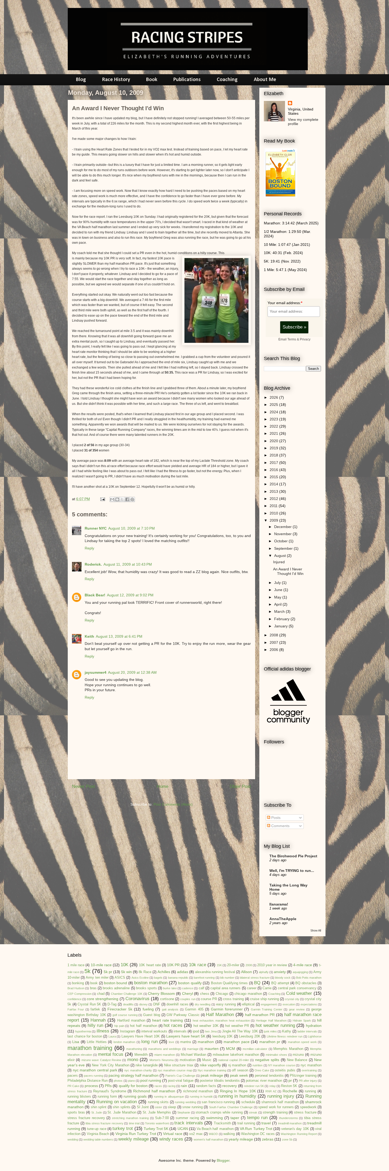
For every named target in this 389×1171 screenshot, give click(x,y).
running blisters (79, 1096)
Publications (187, 79)
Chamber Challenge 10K (126, 993)
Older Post (240, 786)
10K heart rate (150, 965)
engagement (269, 1004)
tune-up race (96, 1129)
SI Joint (143, 1107)
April (278, 604)
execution (289, 1004)
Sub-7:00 (162, 1118)
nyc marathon (311, 1065)
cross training (233, 999)
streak (253, 1112)
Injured (279, 562)
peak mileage (212, 1075)
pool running (150, 1080)
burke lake (170, 988)
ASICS (120, 977)
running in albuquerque (169, 1096)
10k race (197, 964)
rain (184, 1086)
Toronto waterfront (157, 1123)
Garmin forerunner (227, 1009)
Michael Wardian (193, 1055)
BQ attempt (280, 983)
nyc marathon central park (95, 1070)
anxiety (280, 972)
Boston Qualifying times (229, 983)
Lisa (75, 1042)
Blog (81, 79)
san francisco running (218, 1102)
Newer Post (83, 786)
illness (103, 1031)
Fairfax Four (75, 1009)
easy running (226, 1004)
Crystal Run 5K (89, 1004)
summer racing (187, 1118)
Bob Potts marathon (309, 977)
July (278, 582)
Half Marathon (220, 1014)
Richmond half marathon (154, 1091)
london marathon (124, 1042)
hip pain (119, 1025)
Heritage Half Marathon (271, 1020)
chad (101, 994)
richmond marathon (198, 1091)
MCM (230, 1048)
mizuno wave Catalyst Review (101, 1060)
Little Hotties (96, 1042)
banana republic (178, 977)
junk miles (270, 1031)
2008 (274, 635)
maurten (212, 1048)
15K (219, 965)
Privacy (305, 339)
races (158, 1086)
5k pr (108, 972)
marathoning (134, 1048)
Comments (280, 826)
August (280, 555)
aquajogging (300, 972)
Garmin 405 (194, 1009)
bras (93, 988)
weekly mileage (133, 1139)
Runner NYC (96, 528)
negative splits (267, 1060)
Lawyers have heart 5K (185, 1036)
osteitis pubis (285, 1070)
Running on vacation (116, 1101)
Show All (315, 930)
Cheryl (187, 993)
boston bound (115, 983)
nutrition (257, 1065)
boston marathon (150, 982)
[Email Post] (102, 499)
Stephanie (183, 1112)
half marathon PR (260, 1015)
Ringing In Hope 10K (238, 1091)
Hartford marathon (131, 1020)
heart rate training (167, 1020)
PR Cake (73, 1086)
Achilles (163, 972)
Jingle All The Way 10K (240, 1031)
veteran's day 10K (295, 1129)
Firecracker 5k (119, 1009)
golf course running (125, 1015)
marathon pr (269, 1042)
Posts (275, 817)
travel (266, 1123)
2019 (274, 448)
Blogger (223, 1160)
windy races (171, 1139)
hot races (173, 1025)
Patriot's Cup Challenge (180, 1075)
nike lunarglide (146, 1065)
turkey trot (122, 1128)
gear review (297, 1009)
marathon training (89, 1048)
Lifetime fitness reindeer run (285, 1036)
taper (234, 1118)
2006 (274, 649)
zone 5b (287, 1139)
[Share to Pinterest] (132, 499)
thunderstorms (288, 1118)
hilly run (95, 1025)
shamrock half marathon (280, 1102)
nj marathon (237, 1065)
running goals (135, 1096)
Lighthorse (315, 1036)
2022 (274, 426)
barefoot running (204, 977)
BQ (257, 982)
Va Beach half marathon (215, 1129)
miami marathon (164, 1054)
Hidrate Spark (302, 1020)
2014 (274, 484)
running (310, 1091)
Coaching (227, 79)
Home (162, 786)
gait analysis (170, 1009)
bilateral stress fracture (254, 977)
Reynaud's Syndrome (109, 1091)
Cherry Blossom (161, 993)
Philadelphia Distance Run (87, 1081)
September (284, 548)
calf (201, 988)
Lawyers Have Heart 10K (140, 1036)
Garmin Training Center (266, 1009)
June (278, 590)
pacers (72, 1075)
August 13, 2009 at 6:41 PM (119, 636)
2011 (274, 506)
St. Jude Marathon (121, 1112)
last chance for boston (84, 1036)
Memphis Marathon (288, 1049)
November (283, 534)
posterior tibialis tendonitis (220, 1081)
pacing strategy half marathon (133, 1075)
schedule (248, 1102)
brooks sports (146, 988)
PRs (108, 1086)
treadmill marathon (290, 1123)
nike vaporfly (210, 1065)
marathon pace (236, 1042)
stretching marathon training (130, 1118)
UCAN (183, 1128)
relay (272, 1086)
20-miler (233, 965)
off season (240, 1070)
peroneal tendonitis (269, 1075)
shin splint (98, 1107)
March (280, 611)
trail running (246, 1123)
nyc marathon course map (175, 1070)
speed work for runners (275, 1107)
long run (149, 1041)
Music (206, 1060)
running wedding (185, 1102)
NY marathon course (281, 1065)
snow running (192, 1107)
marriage (192, 1048)
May (278, 597)
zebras (267, 1139)
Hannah (98, 1020)
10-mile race (101, 965)
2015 (274, 477)
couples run (187, 999)
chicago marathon (248, 994)
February (282, 619)
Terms (291, 339)
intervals (180, 1031)
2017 (274, 462)
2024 (274, 412)
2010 (274, 513)
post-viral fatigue (180, 1081)
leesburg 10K (222, 1036)
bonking (78, 983)
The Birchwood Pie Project (293, 856)
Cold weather (299, 993)
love (171, 1042)
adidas (182, 972)
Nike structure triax (178, 1065)
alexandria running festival (215, 972)
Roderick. (93, 564)
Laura (112, 1036)
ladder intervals (307, 1031)
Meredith (141, 1055)
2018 (274, 455)
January (281, 626)
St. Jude (96, 1112)
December (283, 527)
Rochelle (290, 1091)
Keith (89, 636)
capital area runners (225, 988)
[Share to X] (122, 499)
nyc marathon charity (138, 1070)
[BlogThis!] (117, 499)
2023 (274, 419)
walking (229, 1134)
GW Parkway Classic (183, 1015)
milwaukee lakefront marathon (236, 1055)
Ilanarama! (278, 904)
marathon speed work (302, 1042)
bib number (227, 977)
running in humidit (201, 1096)
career (251, 988)
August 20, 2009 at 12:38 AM (132, 672)
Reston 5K (289, 1086)
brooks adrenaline (116, 988)
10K (124, 964)
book (94, 983)
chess (204, 994)
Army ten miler (97, 977)
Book (151, 79)
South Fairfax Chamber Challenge (231, 1107)
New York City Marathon (110, 1065)
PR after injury (308, 1080)
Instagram (127, 1031)
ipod (196, 1031)
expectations (309, 1004)
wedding (72, 1139)
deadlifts (128, 1004)
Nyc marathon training (212, 1070)
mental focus (111, 1054)
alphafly (264, 972)
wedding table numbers (98, 1139)
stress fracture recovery (86, 1118)
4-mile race (302, 965)
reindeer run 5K (254, 1086)
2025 (274, 404)
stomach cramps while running (219, 1112)
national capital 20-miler (233, 1060)
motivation (188, 1060)
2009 (274, 520)
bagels (158, 977)
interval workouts (154, 1031)
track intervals (188, 1122)
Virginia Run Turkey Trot (135, 1134)
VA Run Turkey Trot (256, 1128)
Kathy (286, 1031)
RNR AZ (271, 1091)
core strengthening (102, 999)
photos (118, 1080)
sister (158, 1107)
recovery (229, 1086)
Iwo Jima (210, 1031)
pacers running (93, 1075)
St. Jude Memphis (157, 1112)
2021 (274, 433)
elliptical (248, 1004)
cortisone (167, 999)
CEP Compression (79, 993)
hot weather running (275, 1025)
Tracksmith (222, 1123)
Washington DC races (258, 1134)
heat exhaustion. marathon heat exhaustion (221, 1020)
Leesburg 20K (249, 1036)
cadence (187, 988)
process (91, 1086)
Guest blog (151, 1015)
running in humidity (237, 1096)
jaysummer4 (95, 672)
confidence (74, 999)
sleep (172, 1107)
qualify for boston (133, 1086)
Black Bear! (95, 595)
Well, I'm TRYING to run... (291, 870)
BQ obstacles (305, 983)
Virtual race (172, 1134)
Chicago (222, 994)
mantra (185, 1042)
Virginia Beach (98, 1134)
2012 (274, 498)
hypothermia (83, 1031)
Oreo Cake (262, 1070)
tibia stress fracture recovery (104, 1123)
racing (171, 1086)
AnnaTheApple (282, 919)
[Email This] (112, 499)
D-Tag (111, 1004)
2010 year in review (272, 965)
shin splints (121, 1107)
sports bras (76, 1112)
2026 (274, 397)
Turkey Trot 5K (156, 1128)
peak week (239, 1075)
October (281, 541)
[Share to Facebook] (127, 499)
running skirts (158, 1102)
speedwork (308, 1107)
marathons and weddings (164, 1048)
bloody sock (283, 977)
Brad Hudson (75, 988)
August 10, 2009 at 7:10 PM (131, 528)
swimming (214, 1118)
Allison (246, 972)
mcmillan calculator (255, 1048)
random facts (206, 1086)
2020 (274, 441)
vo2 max (195, 1134)
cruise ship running (264, 999)
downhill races (177, 1004)
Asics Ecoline (140, 977)
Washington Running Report (299, 1133)
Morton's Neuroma (162, 1060)
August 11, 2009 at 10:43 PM (127, 564)
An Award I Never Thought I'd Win (288, 571)
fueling (148, 1009)
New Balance (297, 1060)
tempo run (257, 1117)
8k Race (145, 972)
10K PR (173, 965)
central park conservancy (297, 988)
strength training (275, 1112)
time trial (134, 1123)
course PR (209, 999)
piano (131, 1080)
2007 (274, 642)
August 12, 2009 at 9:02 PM (130, 595)
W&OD (213, 1133)
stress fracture (305, 1112)
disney (143, 1004)
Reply (89, 548)
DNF (156, 1004)
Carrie (267, 988)
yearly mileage (241, 1139)
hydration (314, 1025)
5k (87, 971)
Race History (116, 79)
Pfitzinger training (303, 1075)
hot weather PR (237, 1026)
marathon (206, 1042)
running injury (280, 1096)
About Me (265, 79)
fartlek (95, 1009)
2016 (274, 470)
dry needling (203, 1004)
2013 (274, 491)
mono (132, 1059)
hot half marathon (143, 1026)
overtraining (309, 1070)
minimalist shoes (276, 1054)
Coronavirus (137, 998)
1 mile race (75, 965)
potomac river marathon (264, 1081)
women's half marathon (208, 1139)
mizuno (298, 1055)
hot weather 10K (206, 1026)
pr (290, 1080)
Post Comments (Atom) (173, 804)
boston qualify (189, 983)
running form (107, 1096)
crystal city (292, 999)
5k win (126, 972)
